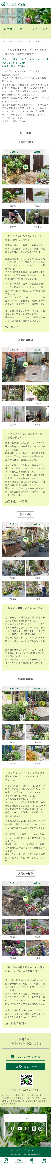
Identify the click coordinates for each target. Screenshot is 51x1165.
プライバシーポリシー (33, 1150)
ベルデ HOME (7, 41)
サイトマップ (14, 1150)
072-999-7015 (28, 1057)
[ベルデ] (13, 4)
